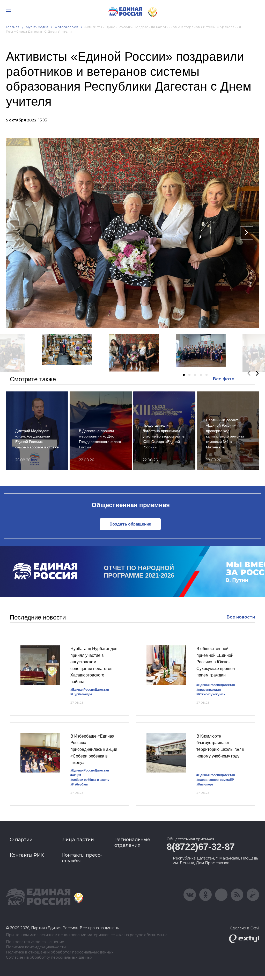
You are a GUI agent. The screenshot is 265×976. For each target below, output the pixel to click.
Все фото (223, 378)
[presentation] (18, 233)
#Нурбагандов (81, 694)
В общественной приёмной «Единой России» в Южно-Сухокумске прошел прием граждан (215, 661)
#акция (75, 775)
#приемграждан (208, 689)
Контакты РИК (27, 855)
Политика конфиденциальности (36, 947)
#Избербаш (79, 784)
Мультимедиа (37, 27)
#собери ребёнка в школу (89, 780)
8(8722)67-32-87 (201, 846)
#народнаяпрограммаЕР (215, 780)
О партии (21, 839)
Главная (13, 27)
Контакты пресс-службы (82, 858)
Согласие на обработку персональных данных (49, 957)
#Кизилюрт (204, 784)
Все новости (240, 617)
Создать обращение (130, 524)
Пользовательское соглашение (35, 942)
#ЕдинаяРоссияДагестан (89, 689)
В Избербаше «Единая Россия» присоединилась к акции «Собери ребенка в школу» (93, 749)
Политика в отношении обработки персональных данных (59, 952)
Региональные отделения (132, 842)
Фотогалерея (66, 27)
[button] (184, 375)
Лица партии (78, 839)
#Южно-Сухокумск (210, 694)
